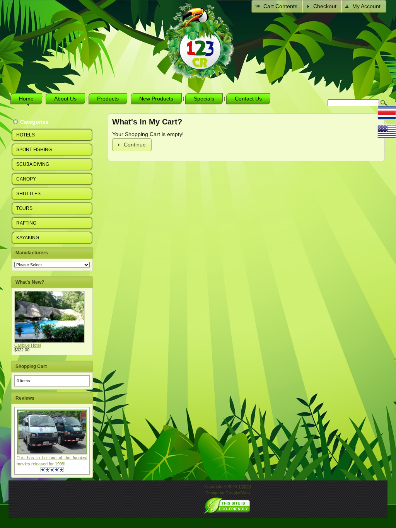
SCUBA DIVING (32, 164)
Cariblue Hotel (27, 345)
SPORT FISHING (34, 149)
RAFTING (26, 223)
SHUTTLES (28, 193)
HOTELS (25, 135)
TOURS (24, 208)
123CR (244, 486)
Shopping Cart (31, 366)
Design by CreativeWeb (227, 493)
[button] (277, 6)
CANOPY (26, 179)
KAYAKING (27, 237)
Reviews (24, 398)
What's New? (29, 282)
